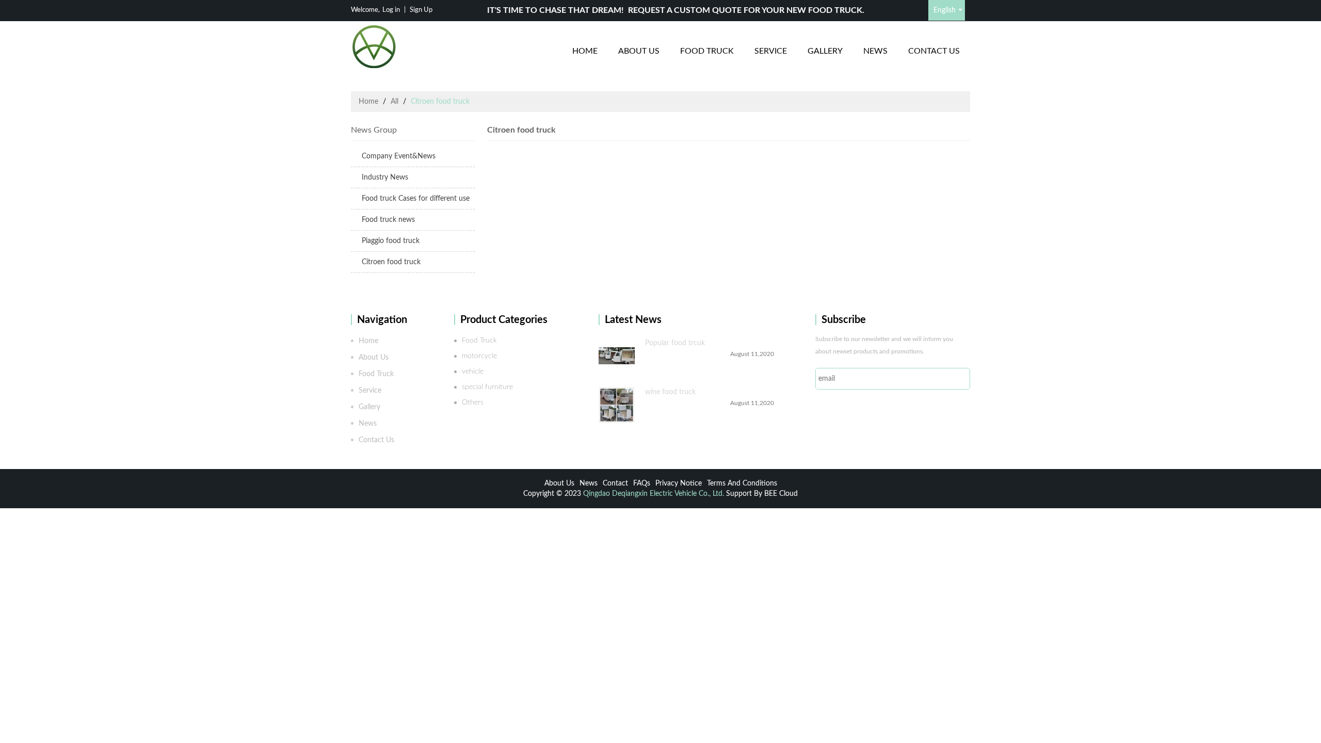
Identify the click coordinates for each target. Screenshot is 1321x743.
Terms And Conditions (742, 483)
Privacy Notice (678, 483)
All (394, 101)
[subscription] (957, 378)
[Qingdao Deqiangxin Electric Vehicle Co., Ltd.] (374, 46)
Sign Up (421, 10)
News (875, 51)
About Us (638, 51)
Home (585, 51)
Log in (391, 10)
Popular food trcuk (675, 343)
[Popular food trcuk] (617, 356)
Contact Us (934, 51)
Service (770, 51)
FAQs (641, 483)
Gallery (825, 51)
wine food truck (670, 392)
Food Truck (707, 51)
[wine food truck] (617, 405)
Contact (615, 483)
